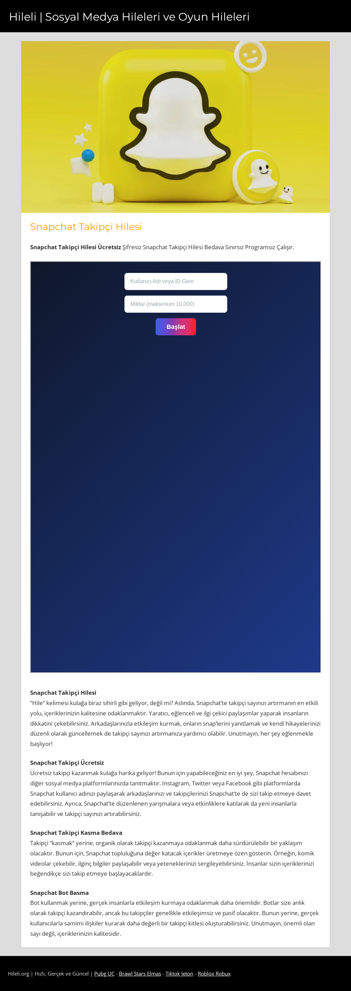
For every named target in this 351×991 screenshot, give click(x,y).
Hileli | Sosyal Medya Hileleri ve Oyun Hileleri (129, 16)
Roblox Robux (214, 973)
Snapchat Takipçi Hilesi (86, 226)
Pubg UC (104, 973)
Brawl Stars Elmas (140, 973)
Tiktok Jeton (179, 973)
